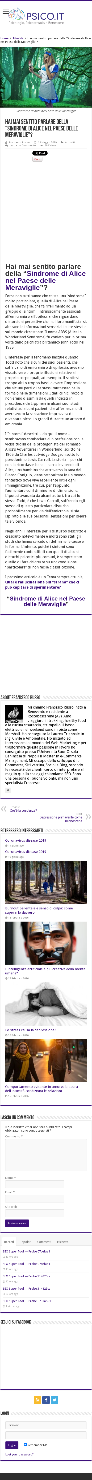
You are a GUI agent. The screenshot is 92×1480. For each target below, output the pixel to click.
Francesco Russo (19, 142)
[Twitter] (54, 1400)
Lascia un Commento (23, 145)
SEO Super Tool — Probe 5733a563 (27, 1301)
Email (10, 1192)
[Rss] (37, 1400)
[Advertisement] (46, 211)
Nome (10, 1178)
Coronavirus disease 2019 (25, 840)
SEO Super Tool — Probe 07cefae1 (26, 1251)
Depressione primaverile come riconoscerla (60, 817)
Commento (14, 1136)
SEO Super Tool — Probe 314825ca (26, 1276)
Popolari (25, 1242)
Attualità (18, 38)
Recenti (9, 1242)
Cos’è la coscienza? (23, 809)
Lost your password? (19, 1454)
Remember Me (37, 1445)
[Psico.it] (46, 14)
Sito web (11, 1207)
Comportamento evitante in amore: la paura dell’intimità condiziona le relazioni (41, 1089)
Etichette (62, 1242)
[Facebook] (46, 1400)
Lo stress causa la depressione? (30, 1030)
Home (4, 38)
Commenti (44, 1242)
